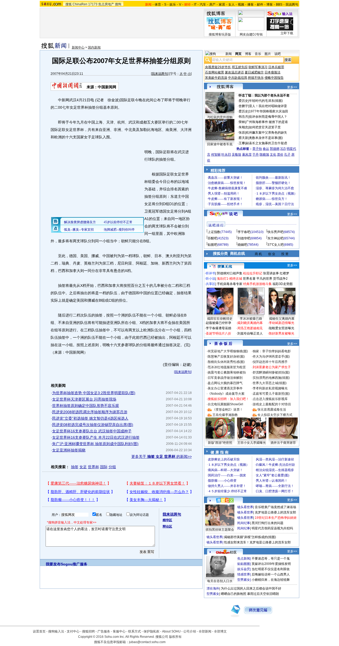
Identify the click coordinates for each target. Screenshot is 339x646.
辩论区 (167, 526)
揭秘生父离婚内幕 (282, 318)
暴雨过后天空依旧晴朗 (263, 594)
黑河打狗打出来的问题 (267, 523)
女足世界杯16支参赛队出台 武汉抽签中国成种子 (92, 431)
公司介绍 (189, 631)
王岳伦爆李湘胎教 (225, 415)
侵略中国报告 (274, 78)
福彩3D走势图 (283, 284)
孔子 (287, 154)
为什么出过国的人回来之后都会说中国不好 (251, 588)
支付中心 (73, 631)
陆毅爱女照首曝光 (281, 328)
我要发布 (53, 564)
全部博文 (220, 631)
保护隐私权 (151, 631)
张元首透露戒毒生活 (271, 409)
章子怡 (257, 149)
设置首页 (39, 631)
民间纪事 (243, 523)
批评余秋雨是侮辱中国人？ (268, 116)
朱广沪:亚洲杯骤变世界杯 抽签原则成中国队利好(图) (95, 444)
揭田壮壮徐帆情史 (220, 318)
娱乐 (173, 4)
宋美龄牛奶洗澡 (216, 78)
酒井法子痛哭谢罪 (283, 443)
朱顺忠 (243, 127)
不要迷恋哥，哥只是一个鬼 (271, 558)
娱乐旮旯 (243, 569)
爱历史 (243, 101)
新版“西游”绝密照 (220, 443)
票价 (280, 154)
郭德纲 (274, 149)
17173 (92, 4)
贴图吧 (212, 245)
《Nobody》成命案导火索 (226, 393)
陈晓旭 (264, 154)
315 (283, 149)
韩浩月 (243, 116)
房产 (212, 4)
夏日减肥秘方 (254, 72)
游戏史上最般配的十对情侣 (272, 404)
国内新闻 (94, 47)
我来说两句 (160, 74)
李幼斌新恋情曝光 (281, 323)
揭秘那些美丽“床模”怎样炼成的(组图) (250, 537)
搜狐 (68, 4)
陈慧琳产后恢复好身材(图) (226, 356)
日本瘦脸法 (272, 72)
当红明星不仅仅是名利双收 (271, 569)
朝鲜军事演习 (257, 67)
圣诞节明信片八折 (218, 333)
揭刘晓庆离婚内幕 (250, 323)
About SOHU (171, 631)
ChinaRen (80, 4)
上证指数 (214, 232)
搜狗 (118, 4)
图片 (268, 54)
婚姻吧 (242, 245)
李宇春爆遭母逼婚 (218, 328)
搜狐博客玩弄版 (220, 34)
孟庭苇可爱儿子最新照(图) (271, 393)
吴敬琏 (236, 154)
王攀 (242, 143)
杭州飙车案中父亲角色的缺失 (266, 132)
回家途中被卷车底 (220, 144)
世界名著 (249, 278)
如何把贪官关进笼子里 (265, 127)
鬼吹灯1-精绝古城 (229, 278)
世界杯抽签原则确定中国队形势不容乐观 (85, 405)
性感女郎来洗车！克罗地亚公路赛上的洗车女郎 (257, 542)
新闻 (228, 54)
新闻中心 (78, 47)
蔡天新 (243, 138)
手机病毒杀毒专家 (229, 284)
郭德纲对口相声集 (229, 273)
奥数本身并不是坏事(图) (266, 138)
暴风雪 (247, 154)
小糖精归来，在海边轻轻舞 (271, 580)
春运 (266, 149)
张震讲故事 (271, 273)
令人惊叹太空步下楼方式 (274, 415)
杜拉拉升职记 (252, 273)
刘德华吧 (244, 238)
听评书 (210, 273)
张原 (242, 132)
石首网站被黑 (214, 72)
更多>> (292, 87)
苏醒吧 (212, 238)
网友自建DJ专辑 (251, 34)
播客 (250, 4)
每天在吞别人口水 (220, 581)
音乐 (258, 54)
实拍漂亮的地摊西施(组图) (271, 378)
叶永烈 (226, 154)
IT (195, 4)
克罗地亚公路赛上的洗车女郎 (275, 512)
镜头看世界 (245, 507)
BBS (279, 4)
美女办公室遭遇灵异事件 (225, 388)
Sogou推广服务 (74, 564)
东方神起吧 (275, 238)
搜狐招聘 (88, 631)
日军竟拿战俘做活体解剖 (225, 378)
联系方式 (134, 631)
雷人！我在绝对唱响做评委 (268, 106)
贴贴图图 (243, 564)
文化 (273, 154)
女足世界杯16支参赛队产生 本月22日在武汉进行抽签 (96, 437)
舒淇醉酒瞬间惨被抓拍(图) (271, 372)
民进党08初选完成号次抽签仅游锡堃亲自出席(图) (92, 425)
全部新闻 (205, 631)
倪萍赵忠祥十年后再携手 (270, 362)
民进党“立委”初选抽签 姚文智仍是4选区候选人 (90, 418)
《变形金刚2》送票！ (227, 409)
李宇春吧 (244, 232)
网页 (238, 54)
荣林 (242, 122)
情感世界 (243, 574)
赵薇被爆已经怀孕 (218, 323)
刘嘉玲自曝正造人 (250, 333)
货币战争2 (280, 278)
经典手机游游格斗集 (257, 284)
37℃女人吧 (275, 245)
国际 (104, 467)
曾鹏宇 (243, 106)
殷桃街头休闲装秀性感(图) (226, 362)
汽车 (203, 4)
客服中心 (119, 631)
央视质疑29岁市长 (218, 67)
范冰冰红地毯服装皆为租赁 (227, 367)
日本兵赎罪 (276, 67)
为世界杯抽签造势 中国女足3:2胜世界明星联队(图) (93, 393)
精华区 (167, 520)
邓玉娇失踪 (240, 67)
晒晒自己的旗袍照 (233, 594)
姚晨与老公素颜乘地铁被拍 (227, 372)
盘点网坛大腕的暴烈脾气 (225, 383)
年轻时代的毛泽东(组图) (266, 101)
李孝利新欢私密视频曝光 (270, 388)
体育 (158, 4)
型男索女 (243, 580)
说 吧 (233, 214)
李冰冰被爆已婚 (251, 318)
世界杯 (93, 467)
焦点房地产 (106, 4)
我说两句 (292, 4)
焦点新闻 (243, 558)
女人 (231, 4)
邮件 (260, 4)
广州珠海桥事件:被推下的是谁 (267, 122)
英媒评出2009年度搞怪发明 (271, 564)
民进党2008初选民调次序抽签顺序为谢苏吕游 (89, 412)
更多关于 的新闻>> (161, 456)
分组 (112, 467)
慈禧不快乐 (256, 78)
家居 (222, 4)
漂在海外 (213, 588)
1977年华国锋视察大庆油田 (268, 111)
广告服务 (103, 631)
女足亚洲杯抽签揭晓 (69, 450)
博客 (269, 4)
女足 (83, 467)
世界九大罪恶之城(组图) (270, 383)
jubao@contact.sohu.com (147, 642)
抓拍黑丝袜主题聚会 (220, 529)
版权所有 (175, 637)
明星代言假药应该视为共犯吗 (272, 528)
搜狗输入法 (56, 631)
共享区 (210, 284)
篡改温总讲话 (234, 72)
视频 (241, 4)
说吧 (277, 54)
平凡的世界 (264, 278)
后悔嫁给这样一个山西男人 (271, 574)
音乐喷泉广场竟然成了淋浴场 (275, 507)
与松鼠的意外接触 (220, 117)
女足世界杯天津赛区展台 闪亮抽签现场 (84, 399)
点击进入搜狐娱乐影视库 (270, 399)
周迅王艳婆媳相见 (250, 328)
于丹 (255, 154)
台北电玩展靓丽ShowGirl (225, 404)
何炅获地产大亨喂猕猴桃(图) (228, 351)
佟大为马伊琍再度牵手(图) (271, 356)
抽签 (74, 467)
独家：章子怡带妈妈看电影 (272, 351)
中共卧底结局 (237, 78)
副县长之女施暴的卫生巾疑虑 (266, 143)
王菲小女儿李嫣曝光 (251, 443)
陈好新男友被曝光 (281, 333)
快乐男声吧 (275, 232)
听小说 (210, 278)
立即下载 (286, 33)
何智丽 (216, 154)
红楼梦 (284, 273)
